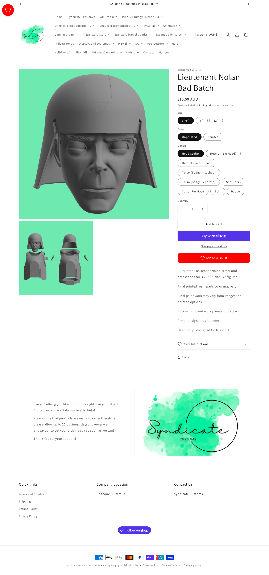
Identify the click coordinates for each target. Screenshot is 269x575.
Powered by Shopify (109, 565)
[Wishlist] (8, 10)
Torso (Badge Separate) (198, 182)
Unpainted (189, 137)
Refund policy (131, 565)
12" (216, 120)
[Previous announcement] (20, 4)
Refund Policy (28, 509)
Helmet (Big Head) (223, 153)
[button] (142, 16)
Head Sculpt (190, 153)
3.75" (185, 120)
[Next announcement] (248, 4)
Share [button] (186, 357)
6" (201, 120)
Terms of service (171, 565)
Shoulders (233, 182)
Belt (218, 191)
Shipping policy (193, 565)
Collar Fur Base (193, 191)
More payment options (214, 246)
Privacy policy (150, 565)
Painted (213, 137)
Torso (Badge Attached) (199, 172)
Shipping (201, 105)
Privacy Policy (28, 516)
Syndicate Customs (188, 494)
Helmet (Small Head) (197, 163)
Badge (235, 191)
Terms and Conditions (34, 494)
